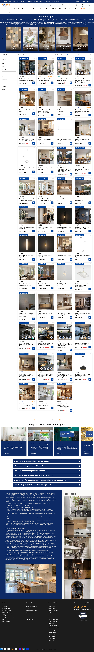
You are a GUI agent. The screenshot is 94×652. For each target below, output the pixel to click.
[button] (59, 420)
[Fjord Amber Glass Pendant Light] (27, 98)
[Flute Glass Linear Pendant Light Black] (64, 128)
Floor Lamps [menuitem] (52, 615)
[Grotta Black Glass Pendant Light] (64, 244)
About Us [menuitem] (4, 606)
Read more (6, 453)
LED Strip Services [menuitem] (6, 612)
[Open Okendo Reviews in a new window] (82, 620)
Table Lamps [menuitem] (52, 636)
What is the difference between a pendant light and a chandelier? (40, 480)
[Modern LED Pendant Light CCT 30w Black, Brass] (83, 332)
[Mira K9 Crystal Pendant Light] (64, 272)
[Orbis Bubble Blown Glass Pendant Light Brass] (64, 302)
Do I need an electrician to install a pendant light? (34, 475)
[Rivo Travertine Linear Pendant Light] (64, 98)
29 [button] (56, 420)
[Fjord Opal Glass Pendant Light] (46, 128)
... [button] (49, 420)
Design (77, 1)
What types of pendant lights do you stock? (31, 461)
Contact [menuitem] (28, 615)
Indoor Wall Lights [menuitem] (53, 619)
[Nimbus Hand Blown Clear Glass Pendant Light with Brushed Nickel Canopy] (46, 98)
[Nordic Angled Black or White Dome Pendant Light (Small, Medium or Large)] (27, 363)
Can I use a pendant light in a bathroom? (30, 471)
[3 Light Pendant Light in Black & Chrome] (46, 156)
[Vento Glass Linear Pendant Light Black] (27, 216)
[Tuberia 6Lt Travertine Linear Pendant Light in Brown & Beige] (83, 98)
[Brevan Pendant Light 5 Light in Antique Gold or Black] (27, 128)
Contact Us (89, 1)
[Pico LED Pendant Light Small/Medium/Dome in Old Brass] (27, 332)
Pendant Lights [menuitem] (52, 632)
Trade (83, 1)
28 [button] (52, 420)
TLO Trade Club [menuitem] (6, 608)
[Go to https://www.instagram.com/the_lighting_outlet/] (78, 607)
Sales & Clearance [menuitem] (53, 610)
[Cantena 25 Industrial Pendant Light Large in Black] (27, 67)
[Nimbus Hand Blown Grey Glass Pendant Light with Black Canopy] (27, 302)
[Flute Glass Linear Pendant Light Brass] (83, 128)
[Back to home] (6, 5)
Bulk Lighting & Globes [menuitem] (7, 615)
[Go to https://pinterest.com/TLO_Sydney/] (82, 607)
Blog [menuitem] (3, 619)
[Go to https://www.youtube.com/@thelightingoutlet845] (85, 607)
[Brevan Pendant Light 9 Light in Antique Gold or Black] (46, 187)
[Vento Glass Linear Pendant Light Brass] (83, 302)
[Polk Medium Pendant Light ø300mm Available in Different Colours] (83, 363)
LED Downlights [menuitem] (53, 621)
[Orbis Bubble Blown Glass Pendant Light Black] (46, 302)
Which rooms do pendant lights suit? (28, 466)
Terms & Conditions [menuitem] (31, 617)
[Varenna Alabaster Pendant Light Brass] (27, 156)
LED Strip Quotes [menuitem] (6, 610)
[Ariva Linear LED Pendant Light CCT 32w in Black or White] (83, 156)
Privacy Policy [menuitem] (29, 619)
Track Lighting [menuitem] (52, 638)
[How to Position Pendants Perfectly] (13, 434)
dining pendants (69, 23)
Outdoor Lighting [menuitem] (53, 630)
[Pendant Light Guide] (66, 434)
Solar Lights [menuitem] (52, 634)
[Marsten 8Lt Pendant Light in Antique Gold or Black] (46, 332)
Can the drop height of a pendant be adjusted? (32, 485)
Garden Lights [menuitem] (52, 617)
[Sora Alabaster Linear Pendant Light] (83, 187)
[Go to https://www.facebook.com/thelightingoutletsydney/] (75, 607)
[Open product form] (33, 82)
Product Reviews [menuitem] (6, 621)
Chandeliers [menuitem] (52, 608)
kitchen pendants (59, 23)
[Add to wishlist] (34, 58)
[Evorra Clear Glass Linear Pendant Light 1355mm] (27, 272)
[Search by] (62, 5)
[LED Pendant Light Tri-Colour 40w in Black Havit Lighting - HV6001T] (46, 363)
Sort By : (80, 54)
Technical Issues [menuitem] (30, 612)
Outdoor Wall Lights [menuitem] (54, 627)
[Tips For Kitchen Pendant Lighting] (40, 434)
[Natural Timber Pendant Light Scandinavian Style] (46, 392)
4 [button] (46, 420)
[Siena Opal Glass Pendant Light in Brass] (27, 244)
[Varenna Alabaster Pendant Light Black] (46, 216)
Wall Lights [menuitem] (51, 640)
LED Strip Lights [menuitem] (53, 625)
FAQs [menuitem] (27, 608)
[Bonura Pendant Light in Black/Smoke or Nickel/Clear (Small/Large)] (64, 363)
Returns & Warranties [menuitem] (31, 610)
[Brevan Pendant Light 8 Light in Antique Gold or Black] (27, 187)
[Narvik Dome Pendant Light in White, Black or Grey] (27, 392)
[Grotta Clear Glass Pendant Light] (83, 244)
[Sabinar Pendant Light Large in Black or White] (64, 67)
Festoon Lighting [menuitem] (53, 612)
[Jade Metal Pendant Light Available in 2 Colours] (46, 67)
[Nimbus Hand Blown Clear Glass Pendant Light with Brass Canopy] (83, 272)
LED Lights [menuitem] (51, 623)
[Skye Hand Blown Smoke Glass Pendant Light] (83, 216)
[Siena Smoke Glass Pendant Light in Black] (64, 216)
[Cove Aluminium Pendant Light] (64, 187)
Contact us (88, 609)
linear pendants (80, 23)
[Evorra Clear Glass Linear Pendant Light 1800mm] (46, 272)
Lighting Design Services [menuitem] (8, 617)
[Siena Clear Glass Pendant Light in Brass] (46, 244)
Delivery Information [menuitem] (31, 606)
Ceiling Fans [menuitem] (52, 606)
